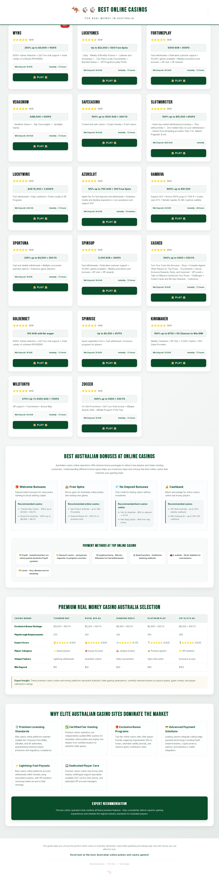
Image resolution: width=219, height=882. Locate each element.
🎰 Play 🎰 (40, 77)
